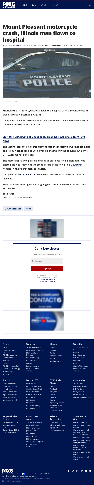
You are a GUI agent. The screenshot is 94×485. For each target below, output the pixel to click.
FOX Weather (31, 360)
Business (53, 358)
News (28, 208)
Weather (30, 344)
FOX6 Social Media (56, 381)
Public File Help (31, 436)
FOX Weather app (32, 358)
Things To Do (78, 383)
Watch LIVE (32, 380)
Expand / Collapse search (89, 5)
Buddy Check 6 (78, 392)
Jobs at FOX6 (31, 431)
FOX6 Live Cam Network (32, 354)
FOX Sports (30, 400)
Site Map (6, 374)
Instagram (53, 392)
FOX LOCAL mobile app (11, 369)
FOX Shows (30, 408)
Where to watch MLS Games (81, 458)
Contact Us (32, 416)
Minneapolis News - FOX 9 (10, 426)
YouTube (53, 386)
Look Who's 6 (78, 352)
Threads (53, 397)
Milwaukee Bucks (9, 397)
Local (5, 347)
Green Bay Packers (10, 386)
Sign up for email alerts (34, 422)
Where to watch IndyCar (82, 437)
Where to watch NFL (81, 422)
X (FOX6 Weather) (56, 410)
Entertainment (8, 358)
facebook (68, 471)
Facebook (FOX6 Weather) (56, 406)
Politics (5, 363)
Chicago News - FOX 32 (11, 422)
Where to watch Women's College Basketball (79, 447)
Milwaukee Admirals (10, 400)
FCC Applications (32, 439)
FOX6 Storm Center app (35, 350)
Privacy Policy (49, 279)
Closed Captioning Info (34, 442)
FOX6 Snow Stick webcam (32, 370)
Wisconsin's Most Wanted (9, 351)
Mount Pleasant (44, 45)
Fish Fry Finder (78, 389)
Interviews (77, 360)
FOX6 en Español (9, 371)
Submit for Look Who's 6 (81, 348)
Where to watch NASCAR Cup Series (80, 434)
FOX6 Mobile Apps (33, 425)
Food (75, 363)
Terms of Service (48, 281)
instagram (77, 471)
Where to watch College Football (82, 426)
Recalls (52, 353)
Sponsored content (57, 431)
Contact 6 (53, 347)
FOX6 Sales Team (56, 422)
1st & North (7, 389)
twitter (73, 471)
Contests (29, 420)
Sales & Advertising (56, 417)
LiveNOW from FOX (33, 394)
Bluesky (52, 400)
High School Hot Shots (11, 394)
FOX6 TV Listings (32, 392)
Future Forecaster (33, 366)
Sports (6, 380)
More (55, 5)
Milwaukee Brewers (10, 383)
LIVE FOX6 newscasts (34, 386)
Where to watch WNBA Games (81, 453)
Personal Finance (56, 356)
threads (81, 471)
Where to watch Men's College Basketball (81, 441)
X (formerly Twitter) (57, 403)
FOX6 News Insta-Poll (11, 366)
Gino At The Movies (80, 366)
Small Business (55, 361)
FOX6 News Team (33, 428)
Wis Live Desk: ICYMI (34, 389)
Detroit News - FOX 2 (11, 430)
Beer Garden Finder (80, 386)
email (90, 471)
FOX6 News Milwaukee (30, 45)
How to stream (31, 383)
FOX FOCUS (54, 428)
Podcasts (6, 360)
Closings (29, 363)
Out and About (78, 358)
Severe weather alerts (34, 347)
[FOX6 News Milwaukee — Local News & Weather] (10, 5)
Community (79, 380)
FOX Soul (29, 403)
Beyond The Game (10, 392)
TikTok (52, 394)
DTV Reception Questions (31, 445)
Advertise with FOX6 (57, 425)
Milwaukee (76, 164)
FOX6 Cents (54, 350)
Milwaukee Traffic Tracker (79, 370)
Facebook (53, 389)
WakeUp (77, 344)
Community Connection (82, 397)
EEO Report (30, 433)
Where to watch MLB (81, 430)
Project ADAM (78, 394)
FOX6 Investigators (10, 355)
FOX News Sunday (33, 405)
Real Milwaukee (79, 355)
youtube (86, 471)
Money (53, 344)
